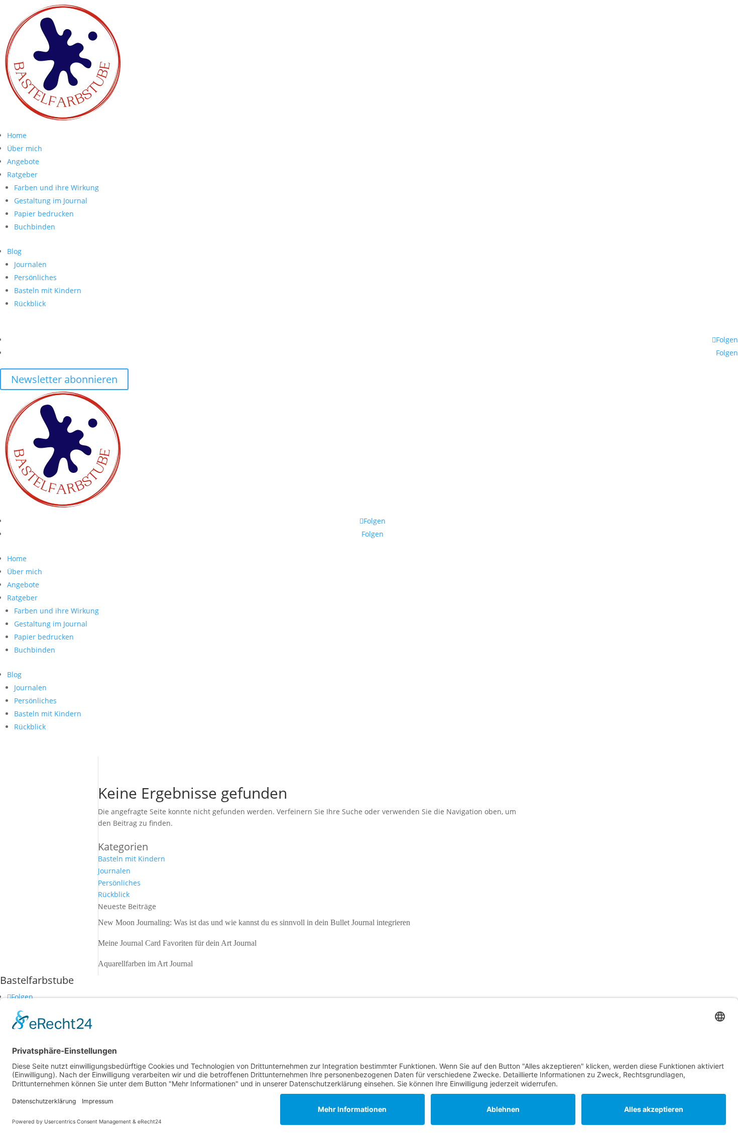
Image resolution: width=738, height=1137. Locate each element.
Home (17, 135)
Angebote (23, 161)
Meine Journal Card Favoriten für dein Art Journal (177, 943)
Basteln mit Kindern (47, 290)
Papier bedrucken (44, 213)
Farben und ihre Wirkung (56, 187)
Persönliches (35, 277)
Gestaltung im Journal (50, 200)
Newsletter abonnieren (64, 379)
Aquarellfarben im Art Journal (145, 963)
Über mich (24, 148)
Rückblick (30, 303)
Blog (14, 251)
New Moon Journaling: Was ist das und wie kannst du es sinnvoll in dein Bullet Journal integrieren (254, 922)
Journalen (30, 264)
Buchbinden (34, 226)
